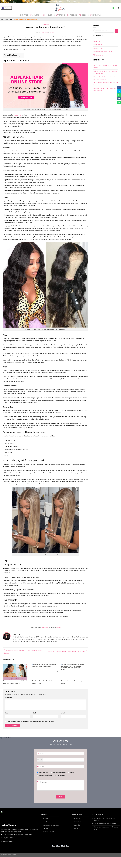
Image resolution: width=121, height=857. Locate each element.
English (7, 8)
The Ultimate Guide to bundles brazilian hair (105, 84)
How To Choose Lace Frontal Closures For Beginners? (105, 72)
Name (7, 713)
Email (35, 713)
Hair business (97, 45)
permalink (58, 627)
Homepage (24, 15)
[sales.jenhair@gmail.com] (119, 8)
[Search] (16, 8)
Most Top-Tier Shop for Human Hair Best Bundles (104, 90)
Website (63, 713)
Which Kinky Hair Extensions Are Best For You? (105, 67)
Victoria (52, 32)
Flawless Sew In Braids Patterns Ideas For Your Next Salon (105, 78)
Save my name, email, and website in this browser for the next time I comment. (31, 721)
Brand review (8, 19)
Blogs (83, 15)
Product (49, 15)
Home (1, 19)
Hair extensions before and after (103, 51)
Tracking (61, 15)
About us (36, 15)
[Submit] (116, 31)
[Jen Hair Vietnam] (60, 8)
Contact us (96, 15)
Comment (8, 697)
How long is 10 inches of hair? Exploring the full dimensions (66, 651)
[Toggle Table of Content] (20, 55)
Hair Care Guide (98, 48)
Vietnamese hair (98, 55)
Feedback (73, 15)
